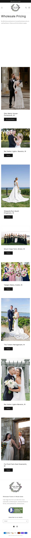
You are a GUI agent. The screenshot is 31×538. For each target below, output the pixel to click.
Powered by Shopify (19, 535)
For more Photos (10, 119)
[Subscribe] (26, 521)
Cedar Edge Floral (13, 535)
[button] (1, 7)
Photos (8, 155)
